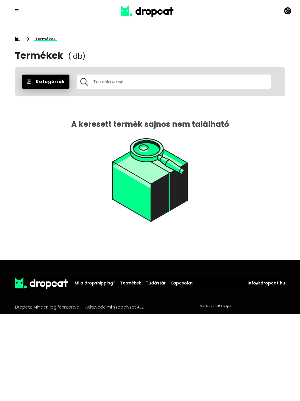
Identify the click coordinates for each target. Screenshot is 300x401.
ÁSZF (141, 307)
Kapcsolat (182, 283)
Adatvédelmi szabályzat (110, 307)
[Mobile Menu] (18, 11)
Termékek (45, 38)
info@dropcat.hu (266, 283)
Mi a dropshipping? (95, 283)
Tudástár (156, 283)
